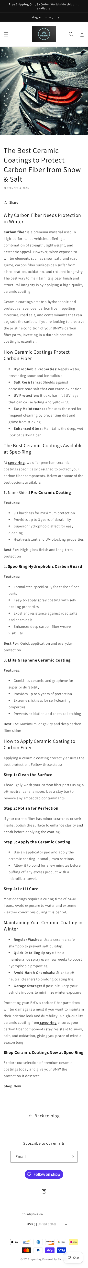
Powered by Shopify (54, 1259)
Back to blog (46, 1115)
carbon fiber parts (57, 1002)
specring (36, 1259)
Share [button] (13, 202)
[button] (6, 34)
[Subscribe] (71, 1157)
